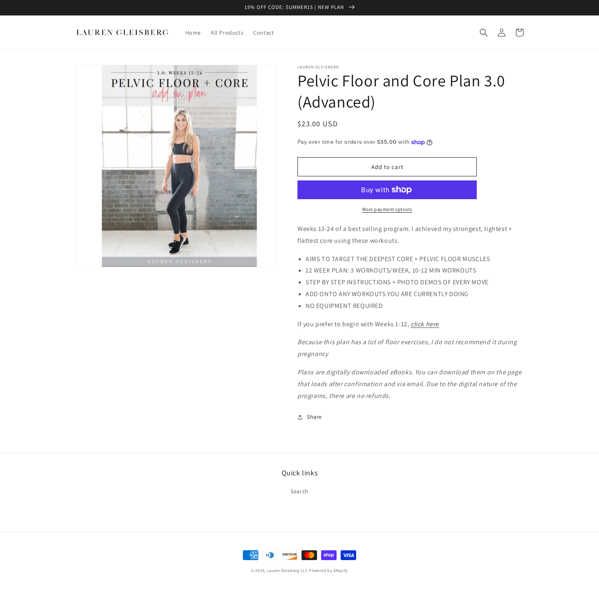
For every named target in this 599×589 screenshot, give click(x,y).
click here (425, 324)
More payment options (387, 209)
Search (299, 491)
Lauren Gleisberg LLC (287, 570)
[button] (484, 33)
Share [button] (314, 416)
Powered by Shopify (328, 570)
